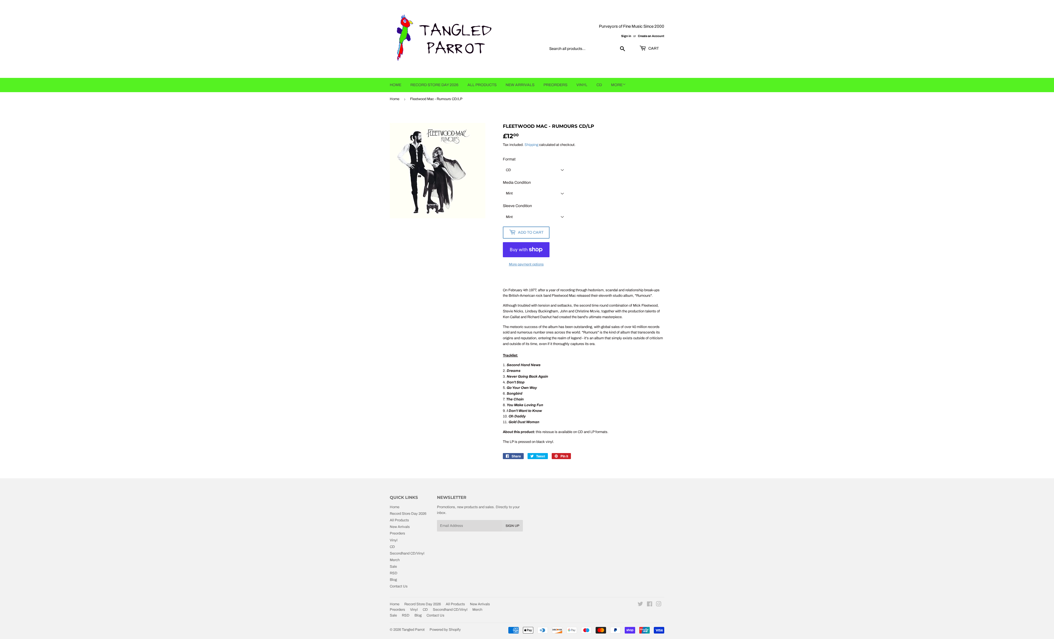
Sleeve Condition (517, 206)
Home (395, 85)
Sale (393, 567)
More (617, 85)
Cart (653, 48)
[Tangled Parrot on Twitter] (640, 605)
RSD (393, 573)
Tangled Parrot (413, 630)
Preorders (555, 85)
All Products (482, 85)
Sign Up (512, 526)
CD (599, 85)
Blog (393, 580)
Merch (395, 560)
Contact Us (399, 586)
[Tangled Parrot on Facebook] (649, 605)
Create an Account (651, 36)
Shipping (531, 145)
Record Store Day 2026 (434, 85)
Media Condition (517, 182)
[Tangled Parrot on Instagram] (658, 605)
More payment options (526, 264)
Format (509, 159)
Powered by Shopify (445, 630)
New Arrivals (520, 85)
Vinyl (581, 85)
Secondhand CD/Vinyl (407, 553)
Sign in (626, 36)
